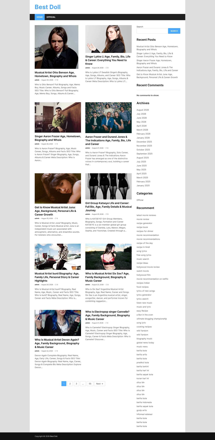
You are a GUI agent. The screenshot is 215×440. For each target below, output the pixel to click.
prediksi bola (143, 362)
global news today (145, 342)
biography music (144, 338)
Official (51, 17)
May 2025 (141, 169)
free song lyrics (144, 255)
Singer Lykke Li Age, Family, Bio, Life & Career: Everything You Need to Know (107, 60)
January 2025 (143, 185)
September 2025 (145, 153)
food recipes (143, 287)
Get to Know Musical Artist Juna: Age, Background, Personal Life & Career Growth (55, 211)
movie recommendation (148, 235)
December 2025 (144, 141)
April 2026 (142, 126)
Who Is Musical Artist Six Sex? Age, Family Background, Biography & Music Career (107, 277)
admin (37, 80)
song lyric (141, 322)
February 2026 (143, 133)
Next (99, 383)
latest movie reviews (146, 215)
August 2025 (143, 157)
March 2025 (142, 177)
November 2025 (144, 145)
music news (142, 346)
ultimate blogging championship (152, 318)
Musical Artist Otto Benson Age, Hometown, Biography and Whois (157, 48)
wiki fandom (142, 330)
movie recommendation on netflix (152, 279)
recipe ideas (142, 263)
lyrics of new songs (146, 291)
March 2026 (142, 130)
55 (90, 383)
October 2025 (143, 149)
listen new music (144, 303)
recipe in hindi (143, 247)
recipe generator (144, 223)
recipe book (142, 227)
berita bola (142, 350)
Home (40, 17)
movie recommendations (148, 239)
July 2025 (141, 161)
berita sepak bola (145, 374)
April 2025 (142, 173)
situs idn (140, 382)
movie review (143, 219)
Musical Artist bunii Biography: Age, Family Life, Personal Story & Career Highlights (57, 277)
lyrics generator (144, 295)
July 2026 (141, 114)
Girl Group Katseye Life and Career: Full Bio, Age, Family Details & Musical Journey (108, 207)
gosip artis (142, 410)
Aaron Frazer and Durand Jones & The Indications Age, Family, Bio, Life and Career (108, 140)
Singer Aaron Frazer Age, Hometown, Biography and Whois (154, 62)
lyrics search (142, 299)
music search (143, 259)
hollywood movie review (148, 267)
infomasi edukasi (144, 414)
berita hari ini (143, 370)
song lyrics (142, 251)
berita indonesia (144, 402)
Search (140, 26)
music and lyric (144, 307)
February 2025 (143, 181)
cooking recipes (144, 326)
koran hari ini (143, 378)
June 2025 (142, 165)
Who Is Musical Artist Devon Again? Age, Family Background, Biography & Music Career (57, 343)
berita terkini (143, 366)
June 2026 (142, 118)
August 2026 (143, 110)
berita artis (142, 354)
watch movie (143, 271)
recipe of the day (145, 243)
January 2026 (143, 137)
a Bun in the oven (145, 314)
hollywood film (144, 275)
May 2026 (141, 122)
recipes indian (143, 283)
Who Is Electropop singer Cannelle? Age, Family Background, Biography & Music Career (107, 315)
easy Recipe (142, 311)
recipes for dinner (145, 231)
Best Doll (48, 7)
